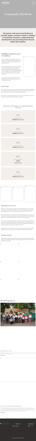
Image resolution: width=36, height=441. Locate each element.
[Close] (35, 1)
